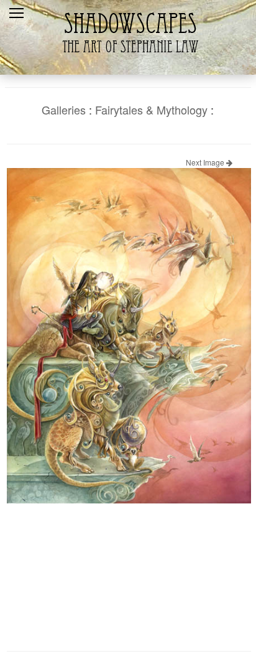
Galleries (64, 109)
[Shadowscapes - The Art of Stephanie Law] (127, 59)
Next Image (206, 162)
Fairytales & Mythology (151, 109)
